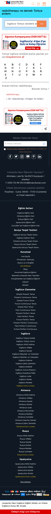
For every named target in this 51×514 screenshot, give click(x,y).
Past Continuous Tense (25, 310)
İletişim (25, 285)
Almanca (25, 390)
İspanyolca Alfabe (25, 467)
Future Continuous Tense (25, 304)
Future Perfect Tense (25, 320)
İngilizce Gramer (25, 360)
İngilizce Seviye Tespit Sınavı (25, 235)
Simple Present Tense (25, 294)
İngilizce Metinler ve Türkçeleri (25, 357)
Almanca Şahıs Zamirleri (25, 423)
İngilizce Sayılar (25, 351)
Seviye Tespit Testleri (25, 230)
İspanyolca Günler (25, 473)
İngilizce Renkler (25, 383)
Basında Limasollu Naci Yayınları (25, 276)
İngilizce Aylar (25, 376)
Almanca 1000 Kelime (25, 395)
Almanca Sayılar (25, 401)
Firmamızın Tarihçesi (25, 260)
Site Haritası (25, 482)
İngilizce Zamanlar (25, 290)
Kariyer (25, 282)
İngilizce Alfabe (25, 348)
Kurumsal (26, 252)
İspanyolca (25, 459)
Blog (25, 269)
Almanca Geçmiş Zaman (25, 420)
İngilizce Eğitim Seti (25, 213)
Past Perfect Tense (25, 316)
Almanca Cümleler (25, 417)
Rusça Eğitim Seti (25, 219)
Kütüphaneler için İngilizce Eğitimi (25, 279)
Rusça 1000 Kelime (25, 436)
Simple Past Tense (25, 307)
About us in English (25, 263)
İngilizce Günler (25, 379)
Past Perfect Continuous (25, 326)
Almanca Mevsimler (25, 411)
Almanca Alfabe (25, 398)
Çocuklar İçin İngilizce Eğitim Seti (26, 226)
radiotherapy (12, 94)
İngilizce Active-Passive (25, 370)
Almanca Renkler (25, 414)
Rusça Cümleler (25, 452)
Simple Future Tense (25, 301)
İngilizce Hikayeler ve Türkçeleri (25, 354)
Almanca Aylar (25, 408)
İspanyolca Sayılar (25, 470)
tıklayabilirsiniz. (13, 57)
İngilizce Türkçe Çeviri (25, 341)
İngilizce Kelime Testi (25, 238)
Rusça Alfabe (25, 439)
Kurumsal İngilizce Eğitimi (25, 272)
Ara (41, 24)
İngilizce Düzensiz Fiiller (25, 373)
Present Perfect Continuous (25, 323)
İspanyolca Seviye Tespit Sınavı (25, 247)
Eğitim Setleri (25, 208)
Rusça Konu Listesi (25, 455)
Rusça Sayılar (25, 442)
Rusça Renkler (25, 448)
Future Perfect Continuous (25, 329)
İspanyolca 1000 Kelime (25, 464)
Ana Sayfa (25, 256)
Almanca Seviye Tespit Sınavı (25, 241)
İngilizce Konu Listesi (25, 386)
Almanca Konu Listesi (25, 427)
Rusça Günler (25, 445)
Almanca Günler (25, 404)
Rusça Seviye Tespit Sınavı (25, 244)
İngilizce (25, 334)
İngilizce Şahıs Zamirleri (25, 364)
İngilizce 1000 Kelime (25, 344)
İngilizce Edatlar (25, 367)
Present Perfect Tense (25, 313)
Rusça (25, 431)
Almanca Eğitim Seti (25, 216)
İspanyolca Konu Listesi (25, 477)
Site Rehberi (25, 266)
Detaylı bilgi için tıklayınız (25, 512)
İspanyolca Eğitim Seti (25, 222)
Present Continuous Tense (25, 297)
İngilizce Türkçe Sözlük (25, 338)
